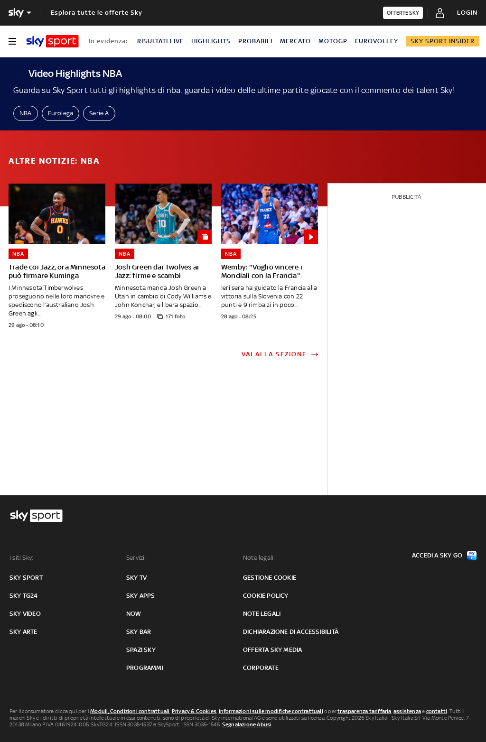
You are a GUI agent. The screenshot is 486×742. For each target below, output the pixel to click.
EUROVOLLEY (376, 41)
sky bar (138, 631)
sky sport (26, 577)
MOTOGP (332, 41)
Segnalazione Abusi (247, 724)
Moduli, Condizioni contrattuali (129, 711)
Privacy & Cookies (194, 711)
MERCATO (295, 41)
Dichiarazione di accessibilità (290, 631)
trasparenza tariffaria (364, 711)
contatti (437, 711)
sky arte (23, 631)
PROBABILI (255, 41)
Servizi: (136, 557)
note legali (261, 613)
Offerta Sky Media (272, 649)
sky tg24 (23, 595)
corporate (261, 667)
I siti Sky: (21, 557)
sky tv (136, 577)
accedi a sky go (437, 555)
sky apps (140, 595)
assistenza (407, 711)
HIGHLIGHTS (211, 41)
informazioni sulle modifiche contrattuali (271, 711)
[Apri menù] (12, 41)
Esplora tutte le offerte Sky (96, 12)
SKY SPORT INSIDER (443, 41)
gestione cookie (269, 577)
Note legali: (259, 557)
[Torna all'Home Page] (52, 41)
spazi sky (141, 649)
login (467, 12)
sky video (25, 613)
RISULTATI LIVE (160, 41)
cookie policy (266, 595)
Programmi (144, 667)
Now (133, 613)
